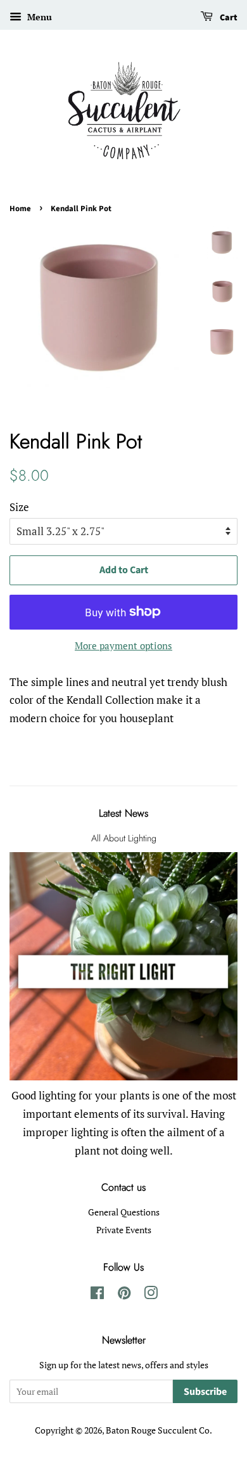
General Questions (124, 1212)
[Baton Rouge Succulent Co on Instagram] (151, 1295)
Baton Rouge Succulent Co (158, 1430)
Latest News (123, 813)
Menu (38, 17)
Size (19, 507)
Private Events (123, 1230)
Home (20, 208)
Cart (228, 17)
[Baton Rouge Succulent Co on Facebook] (97, 1295)
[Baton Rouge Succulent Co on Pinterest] (124, 1295)
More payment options (123, 645)
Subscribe (205, 1392)
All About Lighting (123, 838)
